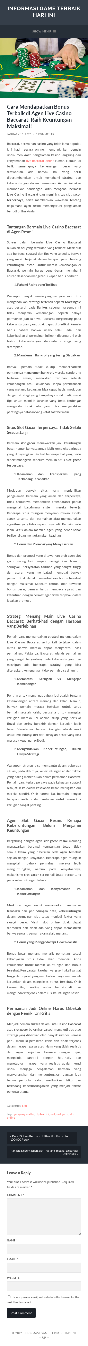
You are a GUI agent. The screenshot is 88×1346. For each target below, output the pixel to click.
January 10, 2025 (19, 134)
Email (12, 1259)
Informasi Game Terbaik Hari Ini (44, 11)
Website (13, 1277)
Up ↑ (45, 1337)
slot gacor (62, 1114)
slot (52, 1114)
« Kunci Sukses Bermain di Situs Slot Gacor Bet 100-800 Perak (39, 1138)
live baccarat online (40, 160)
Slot (24, 1105)
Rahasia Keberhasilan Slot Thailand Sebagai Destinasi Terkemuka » (44, 1152)
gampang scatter (24, 1114)
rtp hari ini (42, 1114)
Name (12, 1240)
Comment (15, 1195)
